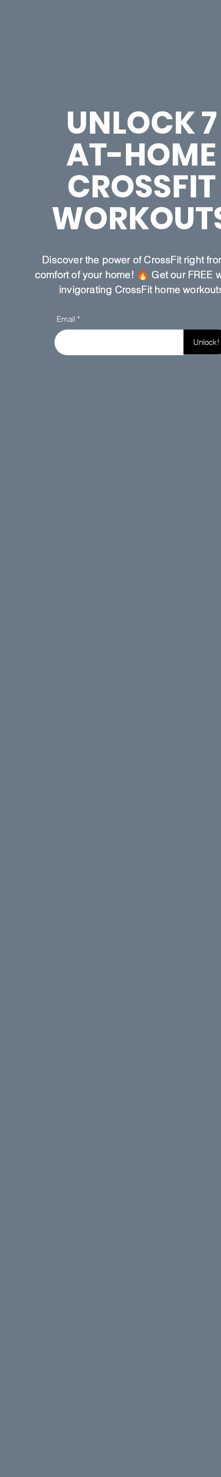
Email (66, 319)
